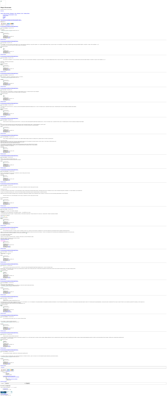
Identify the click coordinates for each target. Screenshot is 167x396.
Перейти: (2, 383)
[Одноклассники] (10, 24)
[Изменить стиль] (6, 12)
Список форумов (5, 14)
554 (8, 37)
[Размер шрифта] (2, 12)
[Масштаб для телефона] (3, 12)
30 (8, 152)
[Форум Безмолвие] (3, 5)
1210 (9, 277)
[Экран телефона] (4, 12)
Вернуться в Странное (4, 381)
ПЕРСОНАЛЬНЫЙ (11, 14)
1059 (8, 246)
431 (8, 345)
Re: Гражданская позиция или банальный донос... (9, 26)
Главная (2, 13)
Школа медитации (6, 13)
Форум (22, 13)
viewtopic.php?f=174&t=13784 (5, 239)
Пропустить (2, 10)
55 (8, 166)
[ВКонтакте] (8, 24)
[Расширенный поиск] (1, 12)
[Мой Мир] (12, 24)
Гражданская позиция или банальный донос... (11, 19)
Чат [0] (4, 17)
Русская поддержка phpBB (4, 394)
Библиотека (18, 13)
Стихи (15, 13)
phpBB (5, 393)
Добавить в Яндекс (26, 13)
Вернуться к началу (3, 39)
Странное (15, 14)
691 (8, 69)
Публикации (12, 13)
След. (3, 367)
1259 (8, 292)
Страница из (7, 371)
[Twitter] (9, 24)
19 (8, 151)
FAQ (3, 18)
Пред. (2, 367)
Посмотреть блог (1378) (8, 311)
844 (8, 310)
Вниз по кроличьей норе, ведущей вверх (13, 376)
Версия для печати (5, 15)
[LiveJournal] (13, 24)
